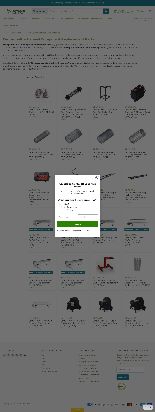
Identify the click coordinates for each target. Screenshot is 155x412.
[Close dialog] (97, 178)
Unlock (77, 224)
